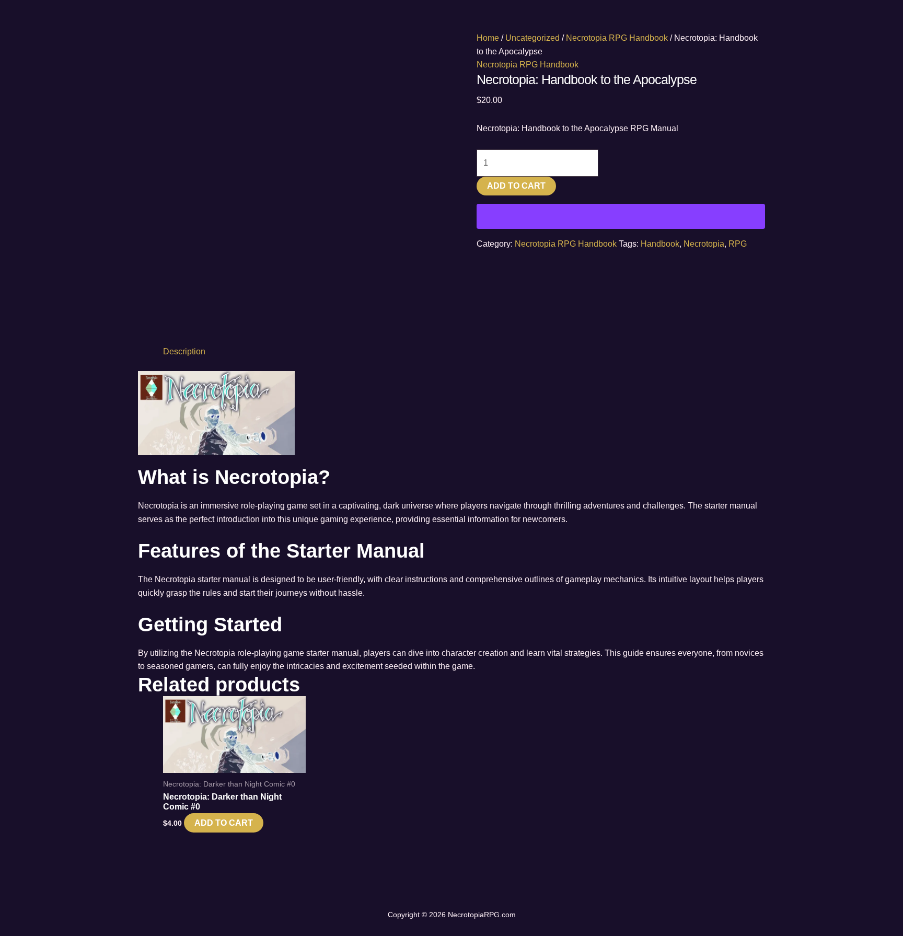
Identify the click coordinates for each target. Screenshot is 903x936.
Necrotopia (704, 243)
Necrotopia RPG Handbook (617, 37)
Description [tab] (184, 351)
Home (488, 37)
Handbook (660, 243)
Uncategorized (532, 37)
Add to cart (516, 185)
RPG (737, 243)
